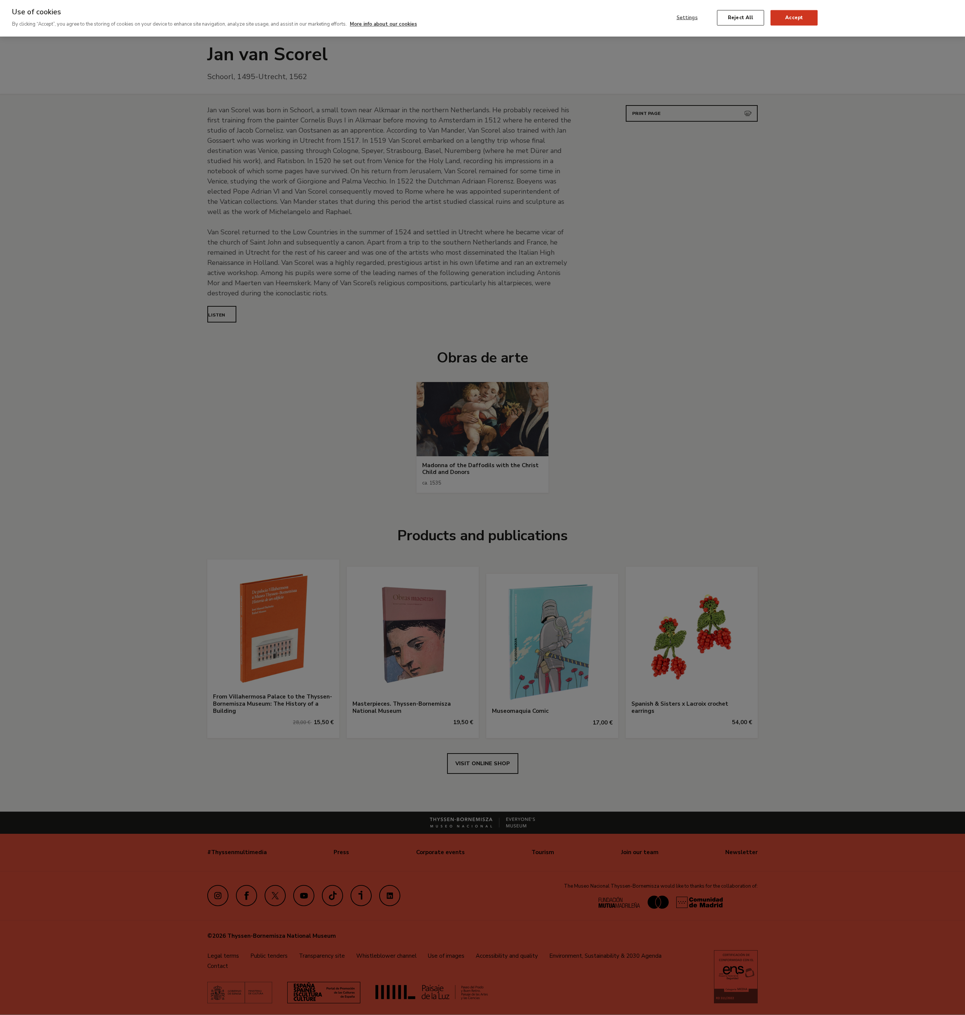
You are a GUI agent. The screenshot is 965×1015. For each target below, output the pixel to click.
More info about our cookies (383, 24)
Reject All (740, 17)
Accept (794, 17)
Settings (687, 17)
